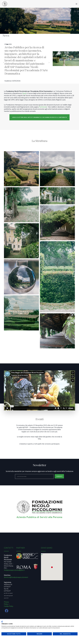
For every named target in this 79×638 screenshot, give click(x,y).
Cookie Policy (8, 606)
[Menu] (76, 4)
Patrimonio (43, 107)
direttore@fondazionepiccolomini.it (16, 577)
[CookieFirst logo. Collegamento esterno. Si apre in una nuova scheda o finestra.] (2, 622)
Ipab (24, 93)
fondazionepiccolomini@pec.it (14, 570)
